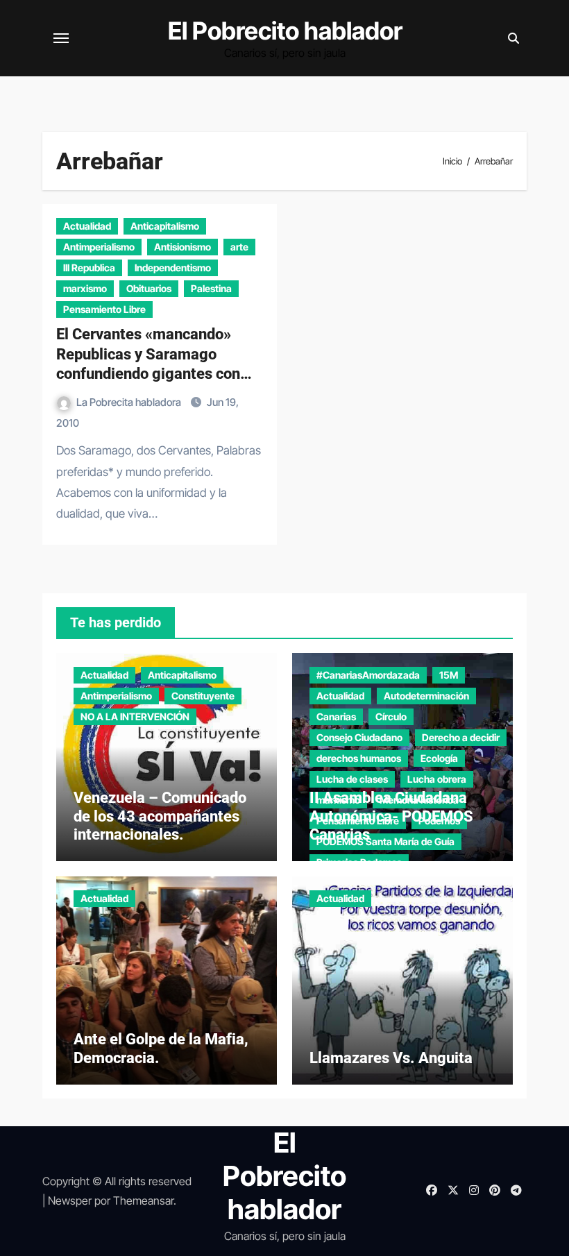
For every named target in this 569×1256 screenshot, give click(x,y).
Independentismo (173, 267)
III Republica (89, 267)
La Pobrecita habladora (129, 402)
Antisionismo (182, 247)
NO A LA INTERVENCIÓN (134, 716)
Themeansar (143, 1200)
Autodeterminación (426, 696)
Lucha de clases (352, 779)
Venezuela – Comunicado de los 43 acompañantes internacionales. (160, 816)
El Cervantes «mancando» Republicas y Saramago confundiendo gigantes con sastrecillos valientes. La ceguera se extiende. (148, 373)
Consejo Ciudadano (359, 737)
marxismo (85, 288)
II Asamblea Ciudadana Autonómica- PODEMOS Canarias (391, 816)
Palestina (211, 288)
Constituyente (203, 696)
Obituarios (148, 288)
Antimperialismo (99, 247)
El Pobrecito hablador (285, 30)
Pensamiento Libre (104, 309)
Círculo (391, 716)
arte (239, 247)
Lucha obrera (436, 779)
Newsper (70, 1200)
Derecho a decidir (461, 737)
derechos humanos (358, 758)
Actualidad (87, 226)
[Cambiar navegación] (61, 38)
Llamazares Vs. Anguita (391, 1058)
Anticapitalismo (164, 226)
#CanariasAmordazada (368, 675)
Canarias (336, 716)
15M (448, 675)
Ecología (439, 758)
